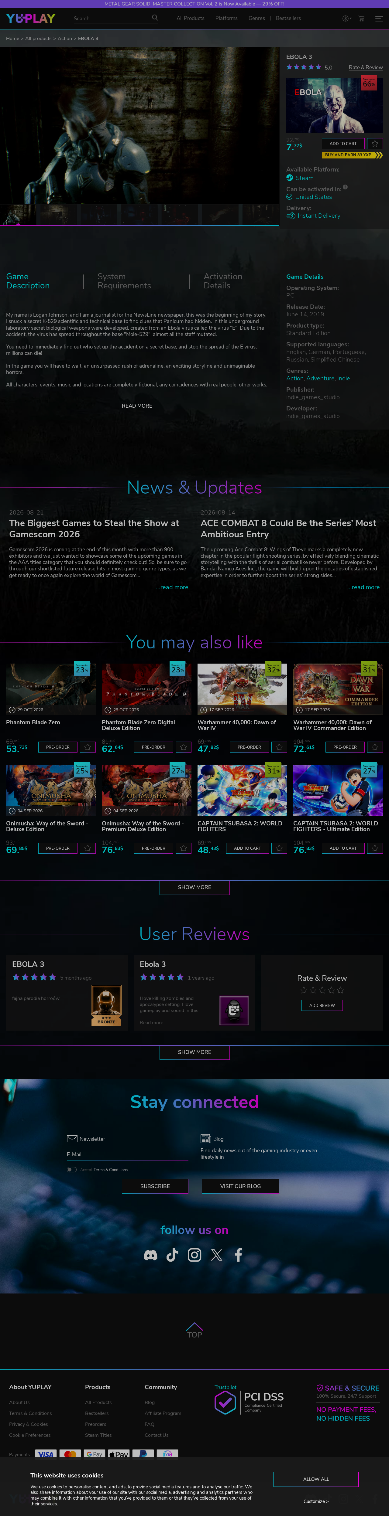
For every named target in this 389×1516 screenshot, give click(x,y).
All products (38, 38)
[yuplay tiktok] (172, 1255)
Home (12, 38)
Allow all (316, 1479)
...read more (172, 587)
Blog (150, 1402)
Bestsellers (97, 1413)
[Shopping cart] (361, 18)
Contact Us (157, 1435)
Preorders (95, 1424)
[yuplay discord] (150, 1255)
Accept (104, 1170)
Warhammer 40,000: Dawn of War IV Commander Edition (332, 725)
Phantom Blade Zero (33, 722)
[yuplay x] (216, 1255)
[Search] (155, 17)
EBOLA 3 (28, 964)
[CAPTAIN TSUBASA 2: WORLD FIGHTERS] (242, 790)
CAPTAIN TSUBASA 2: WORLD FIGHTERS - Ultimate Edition (335, 826)
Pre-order (58, 747)
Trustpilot (225, 1387)
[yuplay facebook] (239, 1255)
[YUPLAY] (31, 18)
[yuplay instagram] (194, 1255)
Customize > (316, 1501)
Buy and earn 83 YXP (348, 155)
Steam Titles (98, 1435)
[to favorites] (375, 143)
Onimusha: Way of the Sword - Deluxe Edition (47, 826)
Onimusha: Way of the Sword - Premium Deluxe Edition (143, 826)
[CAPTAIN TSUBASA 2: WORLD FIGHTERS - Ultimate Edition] (338, 790)
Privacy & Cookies (28, 1424)
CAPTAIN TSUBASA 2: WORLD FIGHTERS (240, 826)
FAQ (149, 1424)
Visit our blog (240, 1186)
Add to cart (343, 144)
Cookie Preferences (30, 1435)
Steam (305, 178)
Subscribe (155, 1186)
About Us (19, 1402)
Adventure (320, 378)
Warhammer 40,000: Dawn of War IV (237, 725)
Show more (194, 887)
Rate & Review (366, 67)
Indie (343, 378)
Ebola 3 (153, 964)
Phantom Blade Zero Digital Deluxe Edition (138, 725)
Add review (322, 1005)
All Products (98, 1402)
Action (65, 38)
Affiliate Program (163, 1413)
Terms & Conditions (111, 1170)
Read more (137, 406)
